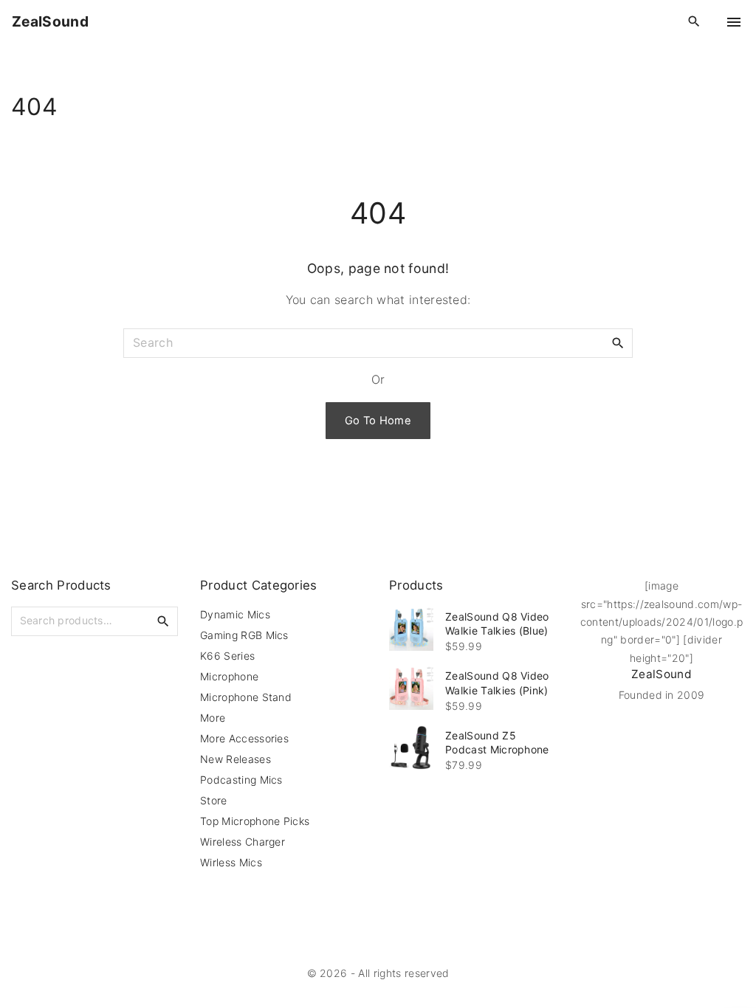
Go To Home (378, 420)
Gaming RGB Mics (244, 635)
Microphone (229, 676)
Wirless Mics (231, 862)
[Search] (618, 342)
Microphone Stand (246, 697)
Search (163, 621)
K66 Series (227, 655)
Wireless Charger (242, 841)
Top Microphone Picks (254, 821)
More (212, 717)
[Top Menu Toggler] (734, 22)
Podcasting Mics (241, 779)
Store (213, 800)
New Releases (235, 759)
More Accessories (244, 738)
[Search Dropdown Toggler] (694, 21)
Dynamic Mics (235, 614)
